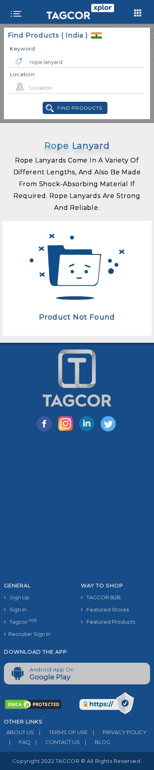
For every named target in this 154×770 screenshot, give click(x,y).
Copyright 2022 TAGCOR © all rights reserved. (77, 761)
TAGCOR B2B (102, 597)
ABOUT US (19, 732)
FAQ (19, 742)
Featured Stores (106, 609)
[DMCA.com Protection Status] (33, 703)
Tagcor (21, 621)
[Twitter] (109, 430)
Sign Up (18, 597)
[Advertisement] (77, 508)
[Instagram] (67, 430)
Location (22, 74)
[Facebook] (45, 430)
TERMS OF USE (63, 732)
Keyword (22, 48)
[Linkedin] (88, 430)
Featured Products (109, 622)
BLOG (97, 742)
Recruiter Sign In (28, 634)
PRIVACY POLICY (119, 732)
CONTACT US (58, 742)
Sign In (16, 609)
